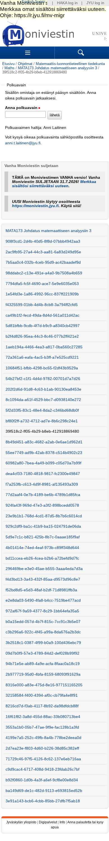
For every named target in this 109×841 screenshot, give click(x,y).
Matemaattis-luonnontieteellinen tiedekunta (70, 64)
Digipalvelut (48, 822)
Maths (9, 68)
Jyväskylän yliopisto (21, 822)
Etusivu (8, 64)
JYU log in (95, 3)
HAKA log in (67, 3)
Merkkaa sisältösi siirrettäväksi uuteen (54, 184)
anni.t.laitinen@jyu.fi (23, 143)
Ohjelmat (25, 64)
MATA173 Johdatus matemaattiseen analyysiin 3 (57, 68)
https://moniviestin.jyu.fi (35, 206)
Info (62, 822)
